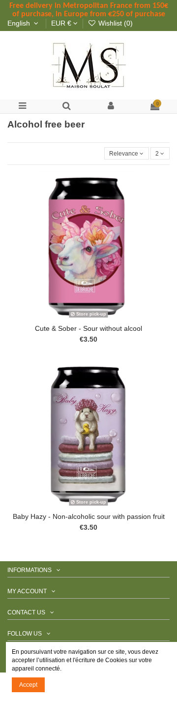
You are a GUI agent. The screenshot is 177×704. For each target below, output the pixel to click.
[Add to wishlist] (77, 318)
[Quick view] (100, 318)
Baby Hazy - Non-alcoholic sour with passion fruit (89, 516)
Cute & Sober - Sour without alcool (88, 328)
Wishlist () (114, 23)
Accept (28, 684)
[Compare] (88, 318)
